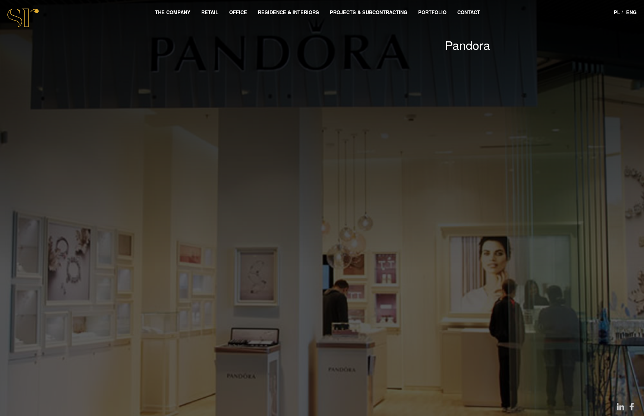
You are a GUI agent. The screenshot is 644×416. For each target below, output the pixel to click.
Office (238, 12)
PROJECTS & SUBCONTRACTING (368, 12)
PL (617, 12)
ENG (631, 12)
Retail (209, 12)
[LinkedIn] (620, 407)
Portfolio (432, 12)
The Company (172, 12)
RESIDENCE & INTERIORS (288, 12)
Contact (468, 12)
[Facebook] (631, 407)
